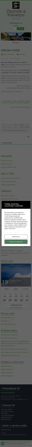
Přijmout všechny (16, 242)
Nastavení (16, 237)
